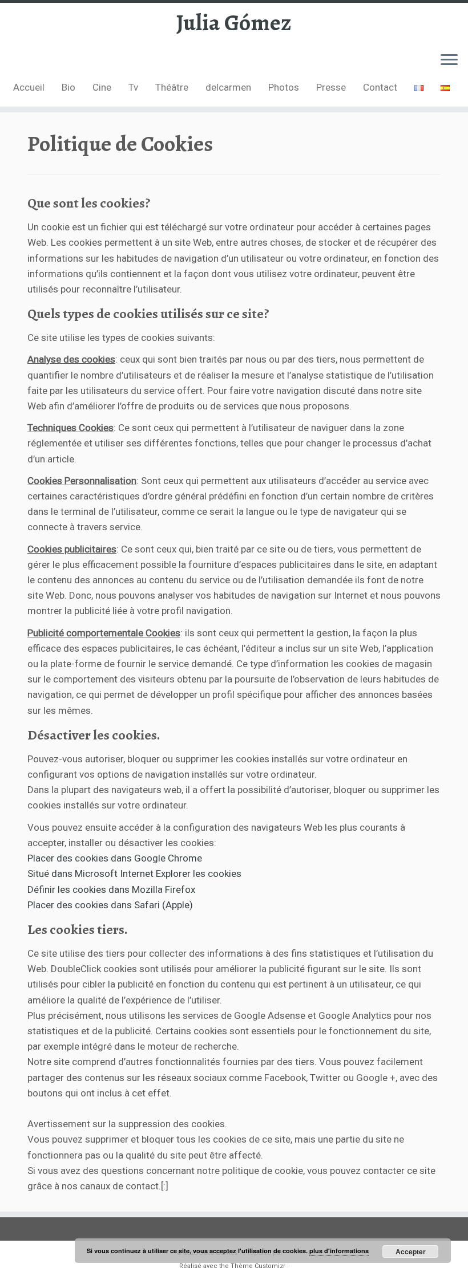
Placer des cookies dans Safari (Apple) (110, 905)
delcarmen (228, 87)
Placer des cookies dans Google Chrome (114, 858)
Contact (380, 87)
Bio (68, 87)
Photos (283, 87)
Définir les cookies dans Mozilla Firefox (111, 889)
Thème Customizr (258, 1266)
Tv (133, 87)
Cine (101, 87)
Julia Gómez (234, 22)
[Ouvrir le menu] (449, 60)
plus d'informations (339, 1250)
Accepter (411, 1251)
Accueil (29, 87)
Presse (331, 87)
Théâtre (171, 87)
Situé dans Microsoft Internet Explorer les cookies (134, 873)
